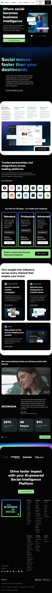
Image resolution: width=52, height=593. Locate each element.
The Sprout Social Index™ (29, 541)
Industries (37, 532)
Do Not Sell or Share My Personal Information (10, 590)
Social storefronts (39, 518)
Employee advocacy (29, 516)
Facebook (46, 502)
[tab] (7, 113)
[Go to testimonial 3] (6, 437)
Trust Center (38, 550)
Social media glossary (29, 555)
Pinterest (45, 511)
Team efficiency (38, 524)
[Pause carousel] (44, 36)
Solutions (14, 2)
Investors (37, 545)
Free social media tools (29, 567)
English (5, 579)
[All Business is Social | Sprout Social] (11, 508)
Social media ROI (30, 544)
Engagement (29, 502)
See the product (8, 305)
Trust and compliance (38, 530)
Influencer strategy (37, 527)
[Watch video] (48, 392)
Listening (28, 510)
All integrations (47, 516)
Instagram (46, 505)
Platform (7, 2)
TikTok (45, 513)
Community (29, 547)
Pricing (20, 2)
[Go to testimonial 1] (2, 437)
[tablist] (26, 113)
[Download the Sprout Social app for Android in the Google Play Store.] (46, 580)
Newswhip (29, 522)
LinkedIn (45, 507)
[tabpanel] (26, 136)
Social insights (38, 520)
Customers (38, 543)
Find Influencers (30, 557)
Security (37, 548)
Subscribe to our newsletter (30, 538)
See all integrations (7, 180)
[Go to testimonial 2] (4, 437)
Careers (37, 541)
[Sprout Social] (2, 2)
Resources (26, 2)
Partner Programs (30, 562)
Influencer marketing (29, 513)
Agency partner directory (30, 560)
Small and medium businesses (38, 507)
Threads (45, 509)
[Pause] (45, 392)
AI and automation (29, 520)
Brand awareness (39, 522)
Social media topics (29, 570)
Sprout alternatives (29, 552)
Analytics (28, 505)
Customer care (38, 516)
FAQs (45, 539)
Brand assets (29, 564)
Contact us (4, 568)
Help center (46, 537)
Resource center (30, 549)
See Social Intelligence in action (14, 90)
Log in (32, 2)
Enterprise (37, 502)
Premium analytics (28, 508)
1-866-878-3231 (5, 565)
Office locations (38, 539)
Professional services (38, 511)
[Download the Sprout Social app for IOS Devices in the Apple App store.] (38, 580)
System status (46, 541)
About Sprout (38, 537)
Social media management (38, 514)
